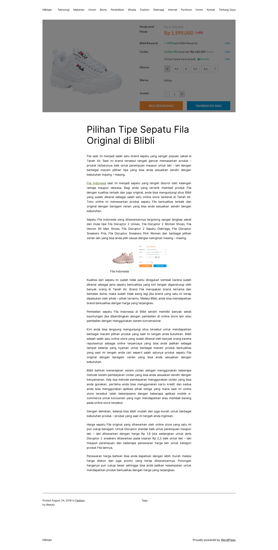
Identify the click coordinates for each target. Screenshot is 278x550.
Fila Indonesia (96, 183)
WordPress (228, 540)
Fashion (80, 500)
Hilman (47, 9)
